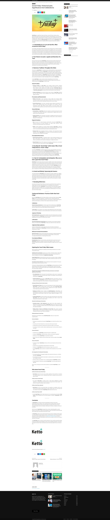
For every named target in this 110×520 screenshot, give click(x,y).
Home (33, 2)
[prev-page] (32, 483)
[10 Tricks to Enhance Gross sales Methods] (66, 7)
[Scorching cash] (66, 26)
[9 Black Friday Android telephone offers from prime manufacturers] (47, 476)
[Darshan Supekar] (47, 431)
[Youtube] (77, 0)
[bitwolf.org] (32, 10)
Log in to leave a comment (35, 488)
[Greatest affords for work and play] (36, 476)
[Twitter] (75, 0)
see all (44, 449)
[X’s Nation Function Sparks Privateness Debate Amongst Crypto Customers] (66, 11)
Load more (70, 51)
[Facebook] (72, 0)
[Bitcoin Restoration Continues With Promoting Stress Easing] (66, 38)
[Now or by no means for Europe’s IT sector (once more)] (66, 34)
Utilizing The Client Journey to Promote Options (38, 459)
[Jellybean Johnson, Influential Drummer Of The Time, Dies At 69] (66, 30)
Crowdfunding (36, 2)
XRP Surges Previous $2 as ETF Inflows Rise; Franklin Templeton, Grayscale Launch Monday (73, 48)
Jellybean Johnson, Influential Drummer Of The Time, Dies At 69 (73, 30)
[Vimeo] (76, 0)
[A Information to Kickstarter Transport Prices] (57, 476)
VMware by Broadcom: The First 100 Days (56, 459)
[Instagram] (73, 0)
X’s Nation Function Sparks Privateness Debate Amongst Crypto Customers (73, 11)
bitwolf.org (41, 463)
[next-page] (34, 483)
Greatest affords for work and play (36, 480)
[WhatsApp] (44, 12)
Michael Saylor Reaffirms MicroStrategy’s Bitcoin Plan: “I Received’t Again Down (73, 21)
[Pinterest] (42, 12)
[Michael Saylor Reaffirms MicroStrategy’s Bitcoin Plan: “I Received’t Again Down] (66, 21)
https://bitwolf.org (41, 464)
